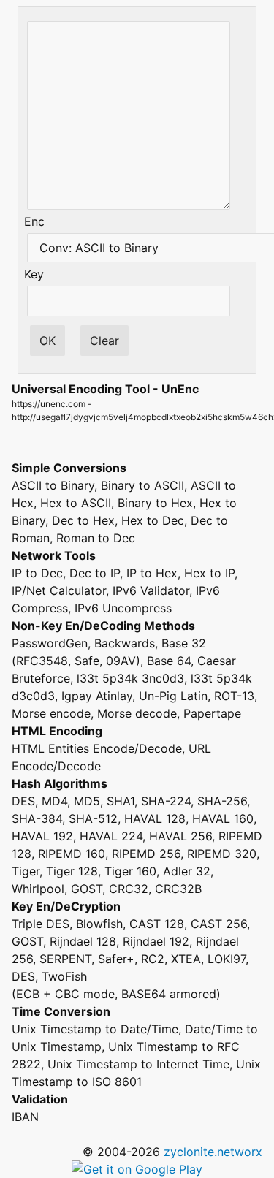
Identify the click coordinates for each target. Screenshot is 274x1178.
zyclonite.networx (213, 1151)
